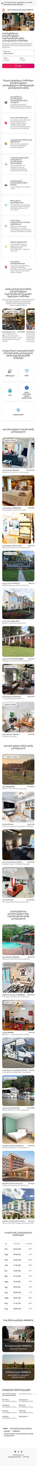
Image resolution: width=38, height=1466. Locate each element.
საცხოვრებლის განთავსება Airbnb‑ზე (20, 10)
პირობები (26, 1457)
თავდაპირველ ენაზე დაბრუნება (13, 4)
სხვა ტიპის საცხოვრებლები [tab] (27, 1394)
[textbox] (10, 60)
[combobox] (18, 53)
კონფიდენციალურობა (14, 1457)
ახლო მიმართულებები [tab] (9, 1394)
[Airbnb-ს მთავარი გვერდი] (3, 10)
